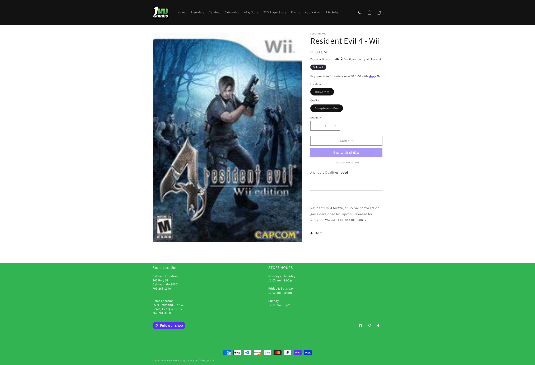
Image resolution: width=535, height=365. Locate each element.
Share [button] (318, 233)
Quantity (315, 117)
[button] (360, 12)
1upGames (322, 92)
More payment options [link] (346, 162)
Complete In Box (327, 108)
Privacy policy (206, 360)
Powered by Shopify (184, 360)
